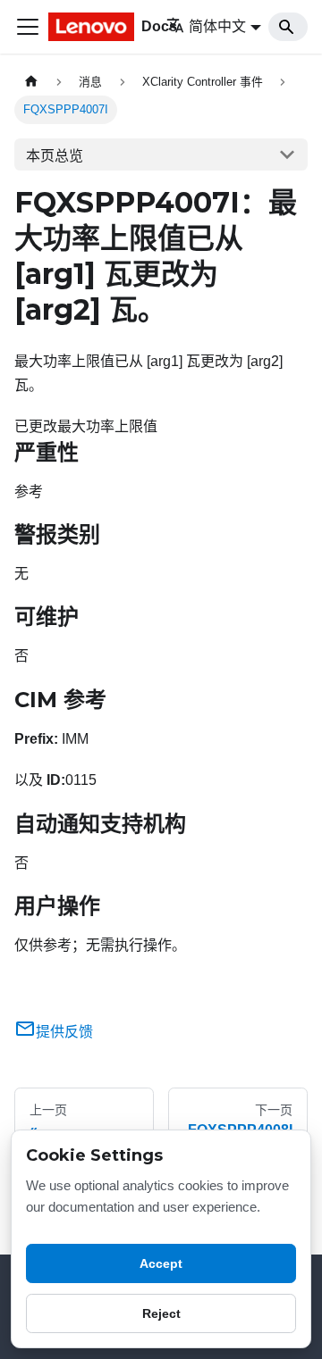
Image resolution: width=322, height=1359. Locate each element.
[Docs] (94, 27)
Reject (161, 1313)
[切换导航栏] (27, 26)
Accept (161, 1263)
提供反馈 (64, 1031)
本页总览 (54, 155)
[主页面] (31, 82)
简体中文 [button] (217, 26)
